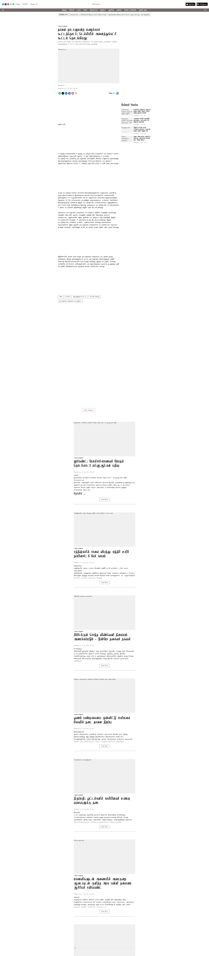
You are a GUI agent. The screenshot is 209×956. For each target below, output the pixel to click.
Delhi (60, 296)
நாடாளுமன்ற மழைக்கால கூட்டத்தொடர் (70, 301)
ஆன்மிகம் (111, 10)
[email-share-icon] (72, 94)
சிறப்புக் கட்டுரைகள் (130, 10)
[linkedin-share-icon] (69, 94)
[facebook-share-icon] (66, 94)
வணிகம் (119, 10)
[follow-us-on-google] (117, 93)
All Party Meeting (94, 296)
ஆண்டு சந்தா (143, 10)
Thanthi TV (33, 4)
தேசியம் (71, 10)
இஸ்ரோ (110, 659)
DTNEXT (25, 4)
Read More (104, 499)
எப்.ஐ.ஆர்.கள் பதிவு (120, 478)
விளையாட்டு (93, 10)
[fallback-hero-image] (127, 112)
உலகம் (79, 10)
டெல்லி (67, 296)
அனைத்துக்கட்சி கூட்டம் (79, 296)
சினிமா (85, 10)
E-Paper (18, 4)
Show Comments (88, 410)
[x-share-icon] (63, 94)
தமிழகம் (64, 10)
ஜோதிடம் (103, 10)
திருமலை (104, 815)
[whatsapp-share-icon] (59, 94)
